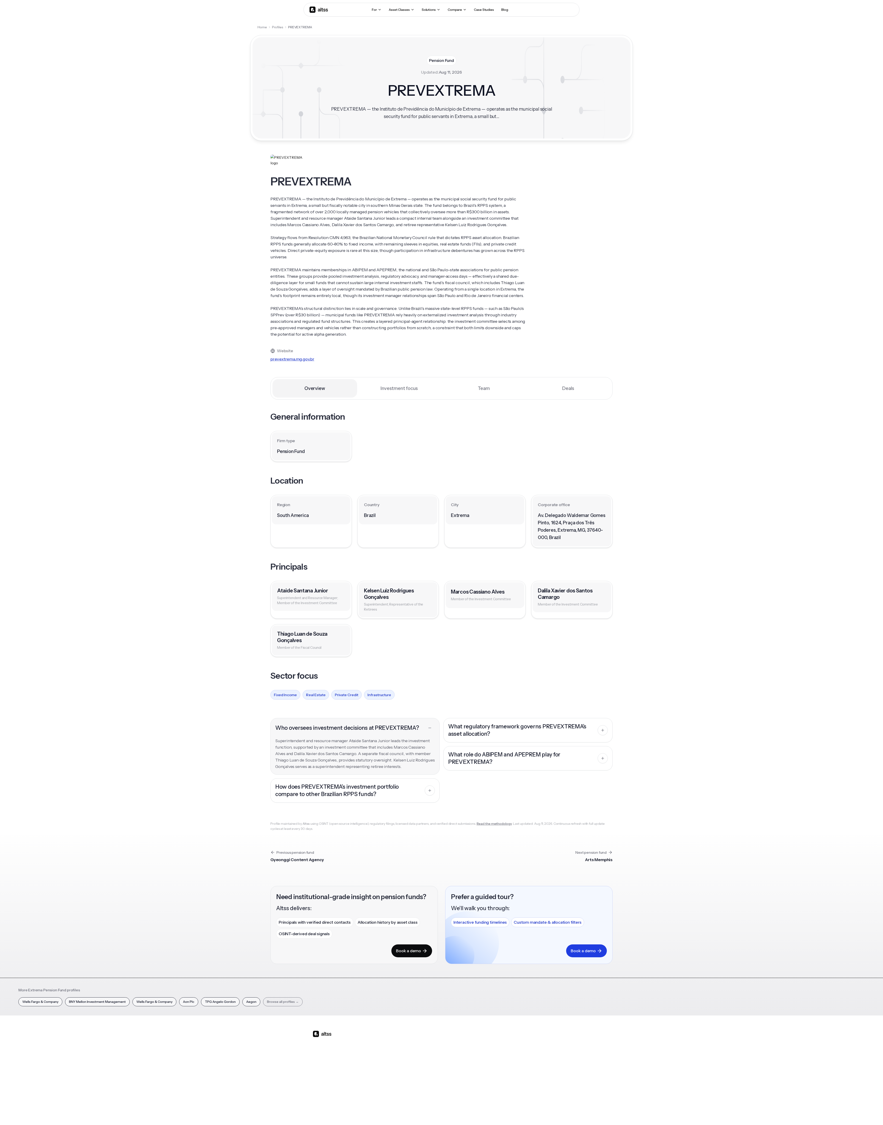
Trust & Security (474, 1113)
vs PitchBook (431, 1057)
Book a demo (408, 950)
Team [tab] (484, 388)
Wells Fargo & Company (40, 1002)
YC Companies (511, 1065)
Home (262, 27)
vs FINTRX (429, 1065)
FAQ (464, 1081)
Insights (466, 1049)
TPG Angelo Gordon (220, 1002)
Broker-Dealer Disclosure (553, 1113)
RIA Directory (509, 1057)
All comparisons (433, 1040)
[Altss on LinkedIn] (330, 1070)
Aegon (251, 1002)
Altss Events (471, 1065)
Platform (389, 1040)
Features (389, 1049)
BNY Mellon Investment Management (97, 1002)
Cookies (525, 1113)
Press (543, 1065)
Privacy (495, 1113)
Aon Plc (188, 1002)
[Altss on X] (318, 1070)
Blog (464, 1040)
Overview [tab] (314, 388)
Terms (510, 1113)
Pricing (388, 1073)
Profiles (277, 27)
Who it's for (391, 1057)
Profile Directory (512, 1049)
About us (545, 1040)
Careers (544, 1073)
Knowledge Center (475, 1073)
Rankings (506, 1040)
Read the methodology (494, 824)
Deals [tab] (568, 388)
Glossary (506, 1073)
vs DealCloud (431, 1089)
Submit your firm (551, 1081)
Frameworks (509, 1089)
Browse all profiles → (283, 1002)
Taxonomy (508, 1081)
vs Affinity (429, 1081)
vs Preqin (428, 1049)
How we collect (550, 1049)
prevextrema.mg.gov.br (292, 359)
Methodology (549, 1057)
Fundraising (391, 1065)
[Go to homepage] (319, 9)
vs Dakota (429, 1073)
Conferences (470, 1057)
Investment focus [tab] (399, 388)
